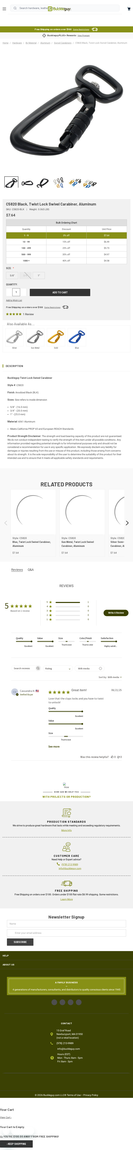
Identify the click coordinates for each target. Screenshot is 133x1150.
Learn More (66, 899)
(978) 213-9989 (64, 1043)
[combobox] (58, 668)
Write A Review (116, 612)
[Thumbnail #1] (27, 183)
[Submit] (15, 8)
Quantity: (12, 284)
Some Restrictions (81, 29)
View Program (84, 35)
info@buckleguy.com (70, 868)
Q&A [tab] (31, 569)
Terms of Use (74, 1095)
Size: (9, 268)
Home (59, 8)
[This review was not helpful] (118, 757)
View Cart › (6, 1117)
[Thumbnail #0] (11, 183)
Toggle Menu (5, 9)
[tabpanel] (33, 523)
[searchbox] (23, 668)
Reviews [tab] (17, 569)
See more (54, 746)
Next (126, 523)
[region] (66, 182)
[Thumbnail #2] (43, 183)
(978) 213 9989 (69, 864)
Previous (6, 523)
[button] (66, 366)
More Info (66, 830)
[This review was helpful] (112, 757)
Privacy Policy (90, 1095)
